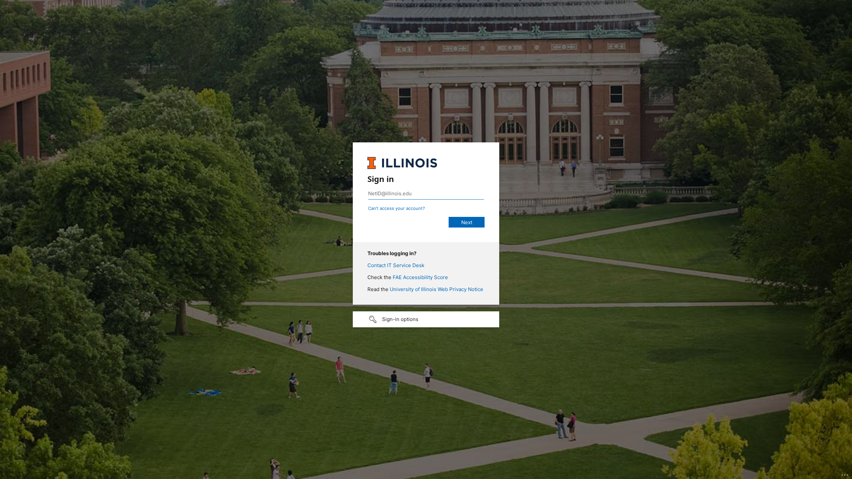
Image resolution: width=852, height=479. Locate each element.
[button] (426, 319)
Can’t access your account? (396, 208)
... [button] (845, 473)
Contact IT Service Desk (395, 265)
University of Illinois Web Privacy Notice (436, 289)
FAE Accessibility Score (420, 277)
